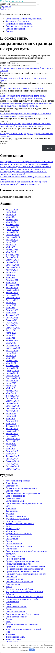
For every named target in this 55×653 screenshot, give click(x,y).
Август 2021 (12, 330)
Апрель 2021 (12, 340)
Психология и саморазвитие (19, 26)
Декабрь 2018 (12, 401)
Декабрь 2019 (12, 370)
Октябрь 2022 (12, 295)
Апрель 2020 (12, 360)
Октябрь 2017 (12, 436)
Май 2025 (10, 247)
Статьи (9, 619)
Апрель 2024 (12, 280)
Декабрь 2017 (12, 431)
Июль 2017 (11, 443)
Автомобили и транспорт (18, 481)
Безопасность (12, 486)
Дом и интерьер (13, 498)
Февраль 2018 (12, 426)
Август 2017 (12, 441)
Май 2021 (10, 338)
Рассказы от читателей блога (19, 589)
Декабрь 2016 (12, 461)
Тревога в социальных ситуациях (22, 624)
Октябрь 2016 (12, 466)
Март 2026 (11, 222)
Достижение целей (15, 501)
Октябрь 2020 (12, 345)
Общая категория (14, 543)
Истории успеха (13, 521)
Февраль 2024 (12, 285)
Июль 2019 (11, 383)
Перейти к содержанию (11, 1)
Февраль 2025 (12, 255)
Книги (9, 526)
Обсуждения (12, 538)
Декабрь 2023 (12, 290)
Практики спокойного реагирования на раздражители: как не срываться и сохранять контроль (26, 104)
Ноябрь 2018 (12, 403)
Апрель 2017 (12, 451)
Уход (8, 632)
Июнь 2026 (11, 214)
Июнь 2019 (11, 385)
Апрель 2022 (12, 310)
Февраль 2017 (12, 456)
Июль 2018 (11, 413)
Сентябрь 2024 (13, 267)
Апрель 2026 (12, 219)
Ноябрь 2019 (12, 373)
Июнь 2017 (11, 446)
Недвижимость (13, 536)
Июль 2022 (11, 302)
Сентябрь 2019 (13, 378)
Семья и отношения (15, 29)
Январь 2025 (12, 257)
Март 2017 (11, 453)
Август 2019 (12, 380)
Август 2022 (12, 300)
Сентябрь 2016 (13, 469)
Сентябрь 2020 (13, 348)
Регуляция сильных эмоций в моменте (24, 591)
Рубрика (10, 594)
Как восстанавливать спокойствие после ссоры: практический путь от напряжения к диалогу (23, 97)
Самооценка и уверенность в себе (22, 599)
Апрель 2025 (12, 249)
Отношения (11, 549)
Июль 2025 (11, 242)
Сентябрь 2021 (13, 328)
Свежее (9, 31)
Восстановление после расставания (23, 493)
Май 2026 (10, 217)
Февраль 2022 (12, 315)
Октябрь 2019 (12, 375)
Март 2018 (11, 423)
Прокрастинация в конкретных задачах (24, 569)
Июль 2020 (11, 353)
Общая (9, 541)
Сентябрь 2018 (13, 408)
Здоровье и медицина (16, 516)
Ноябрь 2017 (12, 433)
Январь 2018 (12, 428)
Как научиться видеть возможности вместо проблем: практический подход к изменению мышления (25, 167)
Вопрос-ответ (12, 491)
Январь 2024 (12, 287)
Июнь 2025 (11, 244)
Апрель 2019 (12, 391)
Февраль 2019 (12, 396)
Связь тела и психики (16, 606)
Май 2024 (10, 277)
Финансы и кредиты (15, 637)
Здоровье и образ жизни (17, 21)
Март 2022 (11, 312)
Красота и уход (13, 528)
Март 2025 (11, 252)
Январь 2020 (12, 368)
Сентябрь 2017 (13, 438)
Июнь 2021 (11, 335)
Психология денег (14, 579)
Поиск (3, 143)
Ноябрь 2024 (12, 262)
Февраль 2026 (12, 224)
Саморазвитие (12, 601)
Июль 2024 (11, 272)
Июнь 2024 (11, 275)
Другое (9, 506)
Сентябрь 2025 (13, 237)
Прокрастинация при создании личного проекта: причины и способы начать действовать (23, 182)
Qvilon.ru (4, 9)
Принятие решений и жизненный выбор (25, 566)
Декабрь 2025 (12, 229)
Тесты (8, 622)
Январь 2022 (12, 317)
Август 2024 (12, 270)
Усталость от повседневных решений (23, 629)
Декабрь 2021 (12, 320)
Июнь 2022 (11, 305)
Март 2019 (11, 393)
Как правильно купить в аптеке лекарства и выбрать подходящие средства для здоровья (25, 114)
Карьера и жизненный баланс (20, 523)
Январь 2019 (12, 398)
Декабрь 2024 (12, 260)
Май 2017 (10, 448)
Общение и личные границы (19, 546)
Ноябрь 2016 (12, 464)
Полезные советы (14, 556)
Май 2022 (10, 307)
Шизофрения (12, 642)
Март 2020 (11, 363)
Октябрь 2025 (12, 234)
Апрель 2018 (12, 421)
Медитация (11, 531)
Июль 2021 (11, 333)
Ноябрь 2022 (12, 292)
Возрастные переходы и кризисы (21, 488)
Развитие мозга (13, 584)
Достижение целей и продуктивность (24, 18)
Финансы (10, 634)
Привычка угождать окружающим (22, 561)
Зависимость (12, 511)
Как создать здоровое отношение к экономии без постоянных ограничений (23, 172)
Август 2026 (12, 209)
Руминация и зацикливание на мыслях (24, 596)
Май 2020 (10, 358)
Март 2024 (11, 282)
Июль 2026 (11, 212)
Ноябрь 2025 (12, 232)
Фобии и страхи (13, 639)
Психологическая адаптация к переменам (26, 574)
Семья (9, 609)
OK (31, 650)
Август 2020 (12, 350)
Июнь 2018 (11, 416)
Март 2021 (11, 343)
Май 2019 (10, 388)
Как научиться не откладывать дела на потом (21, 88)
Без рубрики (11, 483)
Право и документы (15, 559)
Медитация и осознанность (19, 24)
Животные (11, 508)
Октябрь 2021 (12, 325)
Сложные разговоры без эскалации (22, 614)
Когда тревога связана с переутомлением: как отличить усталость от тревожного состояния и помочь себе (26, 162)
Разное (9, 586)
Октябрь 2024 (12, 265)
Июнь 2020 (11, 355)
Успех (8, 627)
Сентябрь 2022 (13, 297)
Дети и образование (15, 496)
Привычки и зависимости (18, 564)
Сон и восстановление (16, 617)
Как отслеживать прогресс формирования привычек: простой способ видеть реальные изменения (25, 124)
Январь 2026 (12, 227)
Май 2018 (10, 418)
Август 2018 (12, 411)
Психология (11, 576)
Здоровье (10, 513)
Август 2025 (12, 239)
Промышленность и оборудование (22, 571)
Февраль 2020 (12, 365)
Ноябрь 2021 (12, 323)
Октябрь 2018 (12, 406)
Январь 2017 (12, 459)
